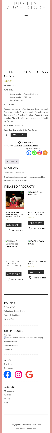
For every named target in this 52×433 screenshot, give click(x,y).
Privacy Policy (9, 319)
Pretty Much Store (26, 5)
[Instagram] (39, 152)
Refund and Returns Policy (14, 311)
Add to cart (19, 135)
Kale (17, 428)
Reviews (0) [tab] (12, 161)
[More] (45, 152)
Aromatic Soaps (10, 341)
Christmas (18, 145)
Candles (7, 335)
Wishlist (7, 395)
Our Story (8, 364)
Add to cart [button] (13, 225)
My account (9, 391)
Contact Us (8, 368)
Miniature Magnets (11, 345)
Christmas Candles (30, 145)
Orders (7, 399)
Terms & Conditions (12, 315)
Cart (6, 403)
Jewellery (8, 349)
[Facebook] (28, 152)
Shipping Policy (10, 307)
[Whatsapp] (34, 152)
